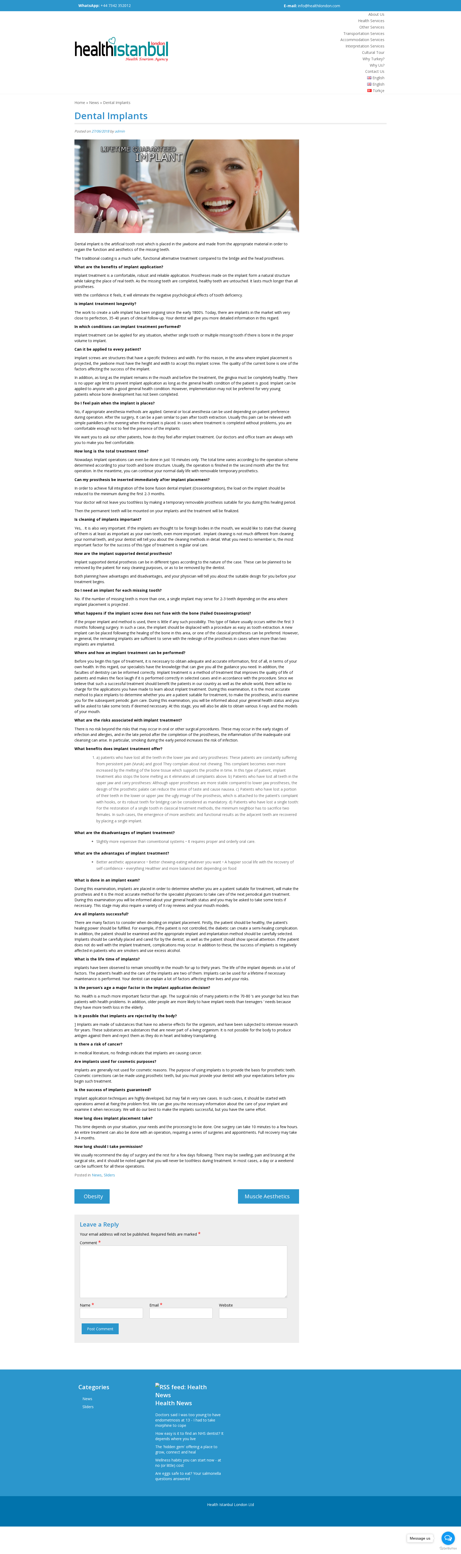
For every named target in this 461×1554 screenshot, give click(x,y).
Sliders (109, 1174)
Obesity (93, 1196)
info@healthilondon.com (319, 5)
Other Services (371, 27)
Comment (90, 1242)
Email (155, 1305)
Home (79, 102)
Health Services (371, 20)
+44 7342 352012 (104, 5)
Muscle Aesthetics (267, 1196)
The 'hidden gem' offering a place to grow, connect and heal (186, 1449)
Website (226, 1305)
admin (120, 131)
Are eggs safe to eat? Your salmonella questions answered (188, 1476)
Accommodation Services (362, 39)
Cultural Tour (373, 52)
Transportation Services (363, 33)
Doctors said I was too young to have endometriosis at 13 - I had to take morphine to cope (188, 1420)
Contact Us (374, 71)
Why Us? (377, 65)
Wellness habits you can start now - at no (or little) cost (188, 1462)
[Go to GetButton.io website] (448, 1548)
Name (87, 1305)
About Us (376, 14)
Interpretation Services (364, 46)
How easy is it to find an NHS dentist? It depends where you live (189, 1436)
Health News (173, 1403)
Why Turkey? (373, 58)
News (94, 102)
